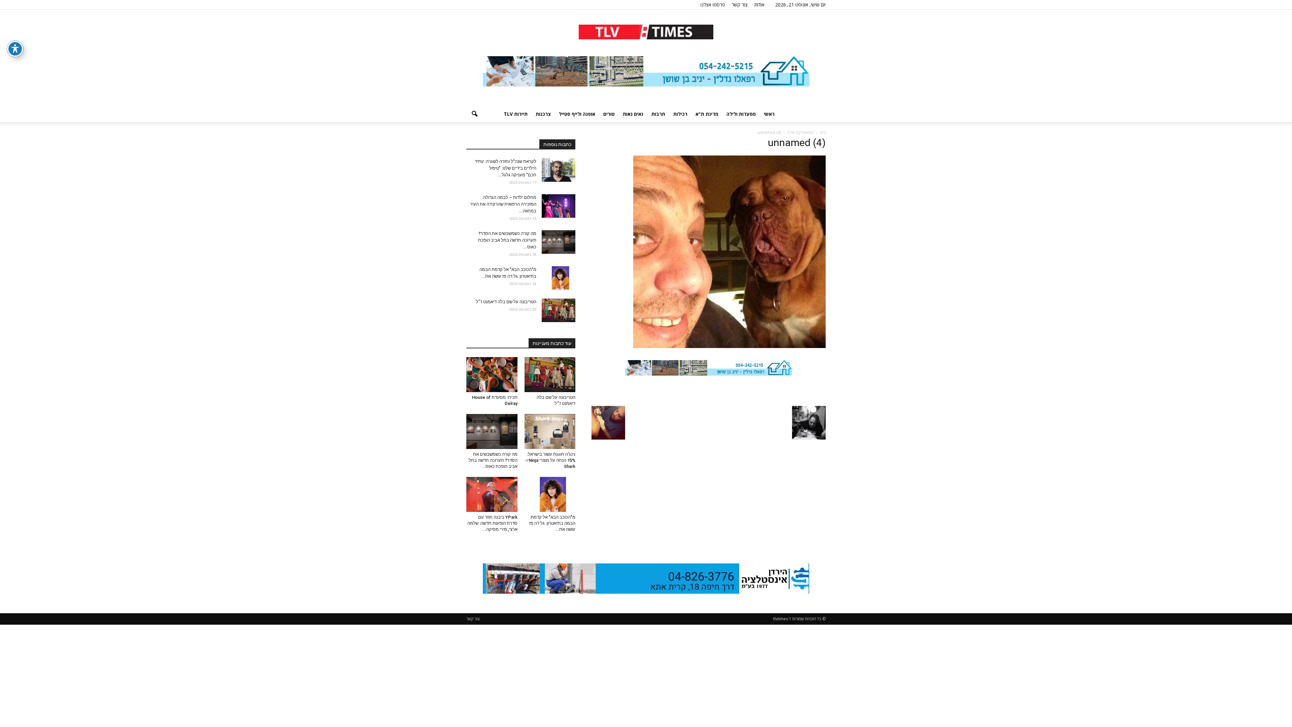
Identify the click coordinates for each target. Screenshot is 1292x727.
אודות (759, 4)
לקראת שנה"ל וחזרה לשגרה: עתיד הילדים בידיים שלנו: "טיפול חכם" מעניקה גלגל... (505, 168)
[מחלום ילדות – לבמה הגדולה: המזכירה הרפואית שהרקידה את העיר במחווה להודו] (558, 206)
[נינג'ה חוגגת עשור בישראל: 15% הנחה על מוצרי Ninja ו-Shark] (550, 431)
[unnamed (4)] (729, 346)
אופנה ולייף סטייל (577, 114)
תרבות (658, 114)
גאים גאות (633, 114)
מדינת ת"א (706, 114)
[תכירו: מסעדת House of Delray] (491, 374)
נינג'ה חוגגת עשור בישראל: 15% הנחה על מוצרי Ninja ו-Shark (550, 460)
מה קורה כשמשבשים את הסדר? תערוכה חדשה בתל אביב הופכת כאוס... (507, 240)
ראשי (769, 114)
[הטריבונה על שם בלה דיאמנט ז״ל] (558, 310)
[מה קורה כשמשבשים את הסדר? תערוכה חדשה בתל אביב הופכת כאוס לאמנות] (558, 242)
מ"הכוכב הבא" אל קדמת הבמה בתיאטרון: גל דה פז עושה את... (552, 523)
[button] (474, 114)
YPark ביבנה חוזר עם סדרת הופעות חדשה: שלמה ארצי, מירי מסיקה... (492, 523)
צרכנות (543, 114)
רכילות (680, 114)
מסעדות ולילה (741, 114)
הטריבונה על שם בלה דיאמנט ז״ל (506, 301)
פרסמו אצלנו (713, 4)
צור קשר (740, 4)
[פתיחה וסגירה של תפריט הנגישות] (15, 49)
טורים (609, 114)
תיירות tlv (516, 114)
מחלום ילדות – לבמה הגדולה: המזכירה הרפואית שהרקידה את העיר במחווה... (503, 204)
